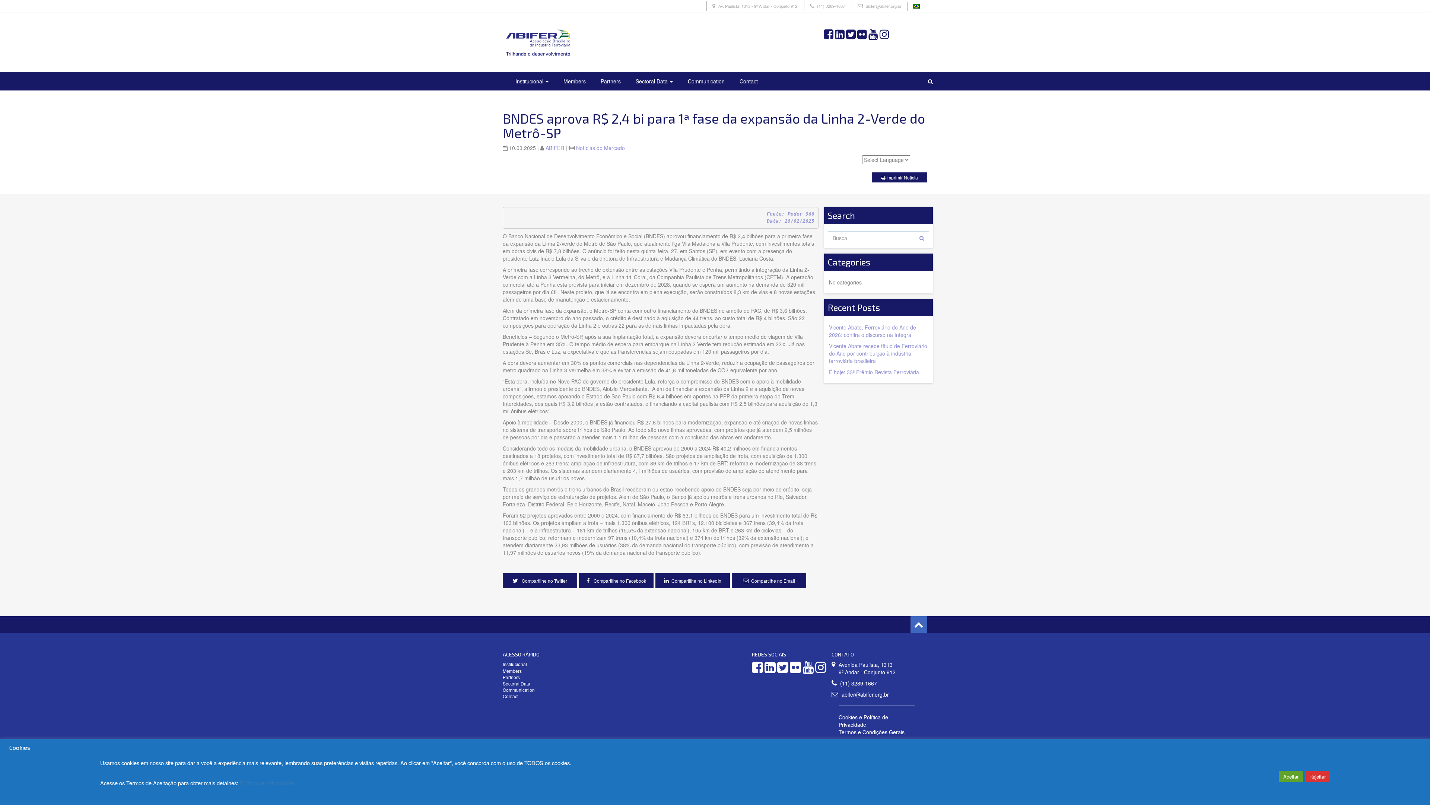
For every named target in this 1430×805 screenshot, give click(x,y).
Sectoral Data (652, 81)
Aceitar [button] (1291, 776)
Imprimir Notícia (901, 177)
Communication (706, 81)
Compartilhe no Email (773, 581)
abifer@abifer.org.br (884, 6)
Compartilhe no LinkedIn (696, 581)
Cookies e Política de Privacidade (863, 720)
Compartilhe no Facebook (619, 581)
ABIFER (555, 148)
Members (574, 81)
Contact (749, 81)
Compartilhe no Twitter (544, 581)
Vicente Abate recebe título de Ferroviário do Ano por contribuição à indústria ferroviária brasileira (878, 353)
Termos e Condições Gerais (872, 732)
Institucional (530, 81)
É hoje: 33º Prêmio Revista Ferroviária (874, 372)
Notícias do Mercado (600, 148)
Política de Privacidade (267, 783)
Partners (611, 81)
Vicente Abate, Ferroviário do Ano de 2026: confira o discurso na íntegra (872, 331)
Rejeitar (1317, 776)
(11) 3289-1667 (831, 6)
